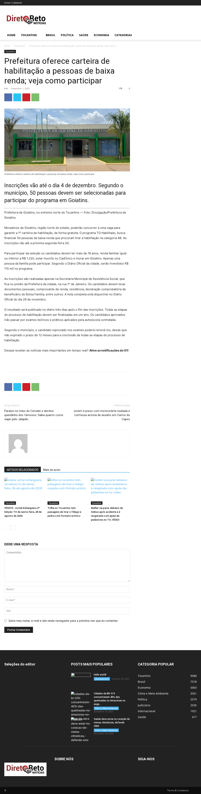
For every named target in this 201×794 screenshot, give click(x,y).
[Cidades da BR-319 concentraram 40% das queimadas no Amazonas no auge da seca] (81, 706)
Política (67, 35)
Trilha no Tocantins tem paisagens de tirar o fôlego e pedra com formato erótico (64, 512)
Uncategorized (102, 678)
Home (11, 35)
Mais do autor (51, 469)
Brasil (50, 35)
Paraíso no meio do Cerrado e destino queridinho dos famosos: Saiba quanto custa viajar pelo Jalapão (33, 415)
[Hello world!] (81, 680)
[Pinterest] (26, 97)
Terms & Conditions (178, 790)
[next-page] (13, 527)
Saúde (83, 35)
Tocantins (29, 35)
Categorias (123, 35)
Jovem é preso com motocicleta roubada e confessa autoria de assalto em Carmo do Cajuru (101, 415)
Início (7, 45)
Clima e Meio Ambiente (106, 708)
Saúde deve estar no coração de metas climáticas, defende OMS (112, 722)
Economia (101, 35)
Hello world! (100, 674)
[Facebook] (8, 97)
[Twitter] (17, 97)
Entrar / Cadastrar (13, 2)
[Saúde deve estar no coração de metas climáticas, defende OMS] (81, 729)
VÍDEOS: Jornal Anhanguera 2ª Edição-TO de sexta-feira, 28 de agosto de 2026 (23, 512)
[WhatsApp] (35, 97)
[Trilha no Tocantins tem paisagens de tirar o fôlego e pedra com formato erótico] (67, 491)
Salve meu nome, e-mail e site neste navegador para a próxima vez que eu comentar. (63, 620)
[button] (192, 35)
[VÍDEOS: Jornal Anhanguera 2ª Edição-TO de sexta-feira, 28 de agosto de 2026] (23, 491)
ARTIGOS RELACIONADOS (22, 469)
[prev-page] (6, 527)
